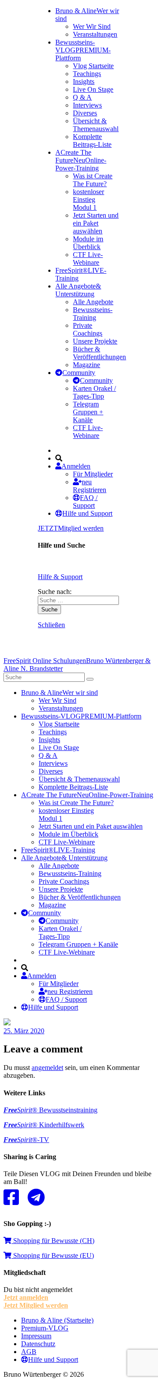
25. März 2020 (24, 1031)
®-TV (26, 1139)
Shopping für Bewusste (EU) (52, 1255)
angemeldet (47, 1067)
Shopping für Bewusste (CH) (52, 1240)
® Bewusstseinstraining (50, 1110)
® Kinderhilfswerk (44, 1125)
